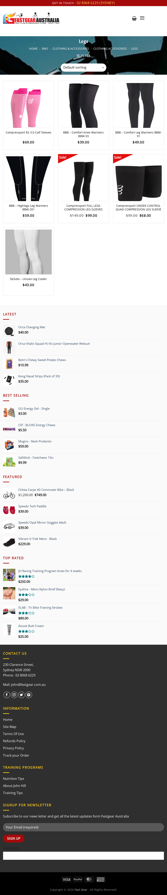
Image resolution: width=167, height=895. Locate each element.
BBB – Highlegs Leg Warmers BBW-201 (28, 207)
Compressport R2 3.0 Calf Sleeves (28, 132)
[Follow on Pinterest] (28, 694)
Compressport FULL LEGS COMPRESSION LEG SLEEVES (83, 207)
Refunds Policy (14, 741)
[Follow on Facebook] (6, 694)
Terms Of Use (13, 734)
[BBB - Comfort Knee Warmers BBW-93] (83, 111)
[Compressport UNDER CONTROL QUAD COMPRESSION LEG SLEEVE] (138, 184)
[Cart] (134, 18)
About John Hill (14, 785)
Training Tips (13, 793)
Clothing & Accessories (71, 48)
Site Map (9, 726)
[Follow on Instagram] (14, 694)
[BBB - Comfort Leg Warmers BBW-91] (138, 111)
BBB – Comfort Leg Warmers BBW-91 (138, 134)
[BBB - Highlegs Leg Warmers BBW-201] (28, 184)
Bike (45, 48)
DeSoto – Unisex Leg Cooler (28, 279)
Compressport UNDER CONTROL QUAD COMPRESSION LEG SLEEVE (138, 207)
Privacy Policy (13, 748)
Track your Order (16, 755)
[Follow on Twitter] (21, 694)
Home (33, 48)
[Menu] (142, 18)
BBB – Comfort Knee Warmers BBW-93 (83, 134)
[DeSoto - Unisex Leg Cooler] (28, 257)
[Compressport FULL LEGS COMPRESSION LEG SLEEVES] (83, 184)
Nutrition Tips (13, 778)
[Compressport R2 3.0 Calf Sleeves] (28, 111)
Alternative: (11, 848)
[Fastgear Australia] (31, 18)
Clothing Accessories (110, 48)
